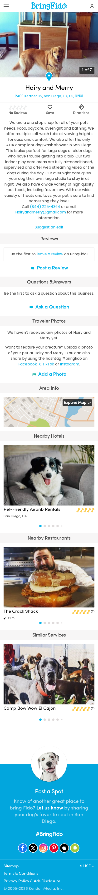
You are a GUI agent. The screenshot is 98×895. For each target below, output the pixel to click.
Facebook (27, 364)
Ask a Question (51, 307)
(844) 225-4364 (45, 206)
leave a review (50, 254)
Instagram (69, 364)
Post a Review (52, 268)
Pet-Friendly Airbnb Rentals (32, 509)
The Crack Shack (21, 611)
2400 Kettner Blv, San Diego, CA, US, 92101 (49, 96)
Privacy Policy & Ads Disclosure (32, 881)
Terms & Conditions (21, 873)
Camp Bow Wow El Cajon (29, 708)
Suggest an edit (49, 227)
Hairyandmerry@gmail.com (40, 212)
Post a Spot (49, 791)
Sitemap (11, 866)
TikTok (48, 364)
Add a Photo (52, 374)
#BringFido (49, 834)
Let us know (49, 808)
